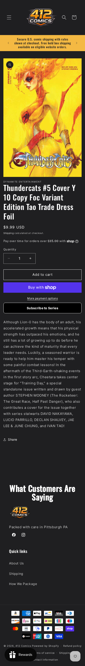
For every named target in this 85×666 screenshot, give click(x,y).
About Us (16, 563)
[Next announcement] (77, 43)
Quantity (9, 249)
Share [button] (12, 439)
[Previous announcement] (8, 43)
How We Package (23, 584)
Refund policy (72, 645)
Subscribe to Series (42, 308)
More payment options (42, 298)
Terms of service (44, 652)
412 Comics (23, 645)
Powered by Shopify (45, 645)
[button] (9, 17)
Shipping (8, 233)
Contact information (45, 659)
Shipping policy (69, 652)
